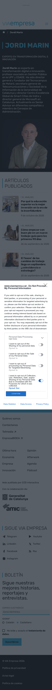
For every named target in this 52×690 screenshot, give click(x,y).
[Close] (46, 286)
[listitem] (26, 338)
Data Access (26, 404)
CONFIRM (16, 393)
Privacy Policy (42, 404)
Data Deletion (9, 404)
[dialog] (26, 345)
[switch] (41, 344)
